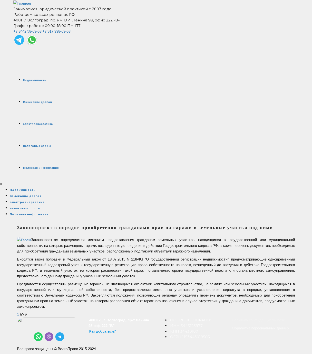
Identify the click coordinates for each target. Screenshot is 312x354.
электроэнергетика (38, 123)
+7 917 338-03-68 (56, 31)
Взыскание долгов (37, 102)
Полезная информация (41, 167)
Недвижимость (34, 80)
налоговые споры (37, 145)
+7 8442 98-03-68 (27, 31)
